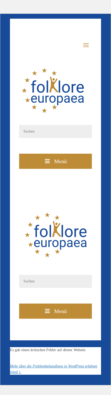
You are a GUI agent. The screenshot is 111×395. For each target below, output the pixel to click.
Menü (60, 161)
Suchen (55, 147)
